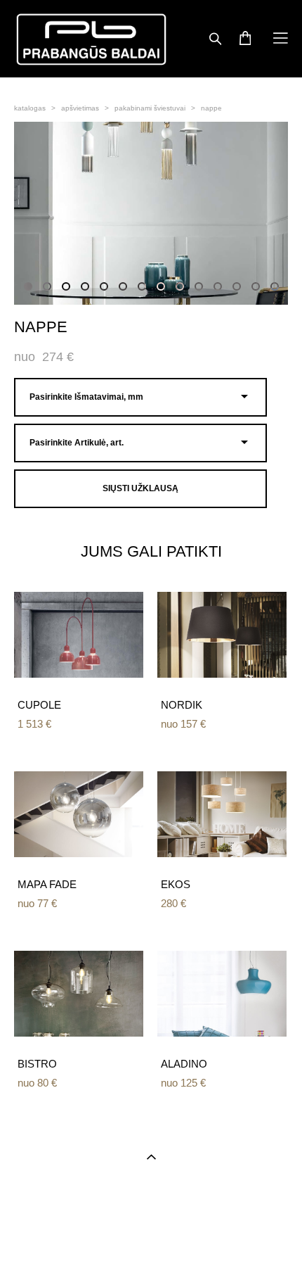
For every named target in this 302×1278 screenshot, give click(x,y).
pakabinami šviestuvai (149, 108)
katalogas (30, 108)
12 (236, 286)
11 (218, 286)
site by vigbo (151, 1245)
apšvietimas (80, 108)
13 (255, 286)
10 (199, 286)
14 (274, 286)
